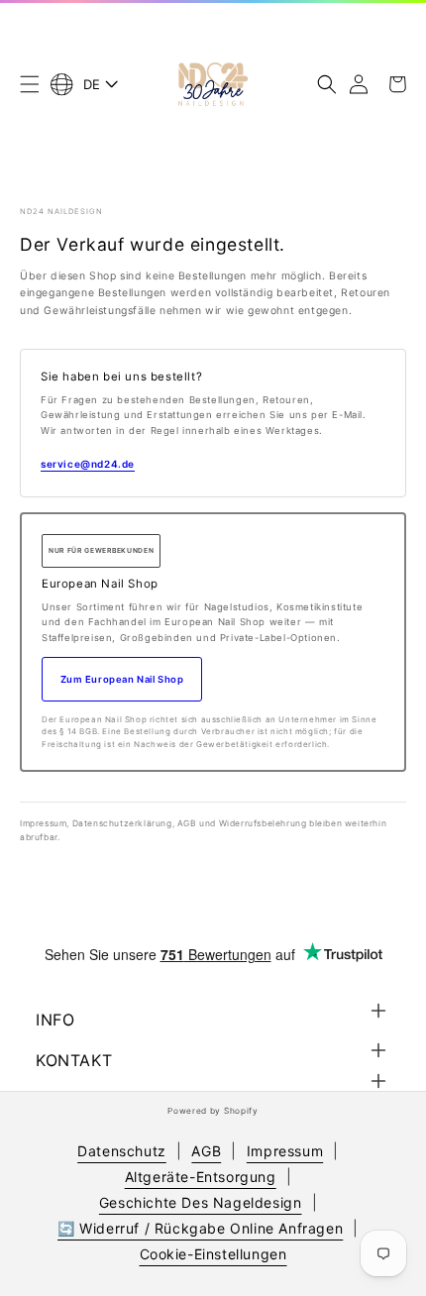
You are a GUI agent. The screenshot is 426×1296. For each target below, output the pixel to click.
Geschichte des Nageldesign (200, 1202)
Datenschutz (121, 1150)
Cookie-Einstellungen (213, 1253)
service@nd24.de (88, 464)
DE (92, 84)
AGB (206, 1150)
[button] (30, 84)
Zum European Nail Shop (122, 679)
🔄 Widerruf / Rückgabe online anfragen (200, 1228)
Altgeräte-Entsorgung (200, 1176)
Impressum (285, 1150)
